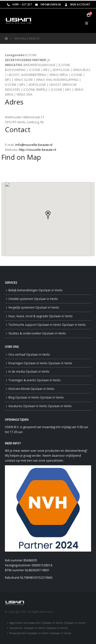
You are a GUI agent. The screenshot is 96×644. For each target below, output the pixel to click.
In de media (28, 371)
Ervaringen (40, 363)
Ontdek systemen (33, 299)
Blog (36, 397)
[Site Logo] (18, 20)
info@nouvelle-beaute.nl (33, 144)
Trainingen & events (34, 380)
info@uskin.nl (50, 4)
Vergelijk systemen (33, 307)
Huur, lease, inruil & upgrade (40, 316)
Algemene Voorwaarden (47, 623)
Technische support (47, 325)
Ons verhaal (29, 354)
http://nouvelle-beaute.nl (37, 149)
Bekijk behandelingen (35, 290)
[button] (86, 23)
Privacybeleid (40, 633)
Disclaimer (38, 628)
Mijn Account (80, 4)
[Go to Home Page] (6, 38)
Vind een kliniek (31, 389)
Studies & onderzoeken (37, 333)
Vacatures (40, 406)
